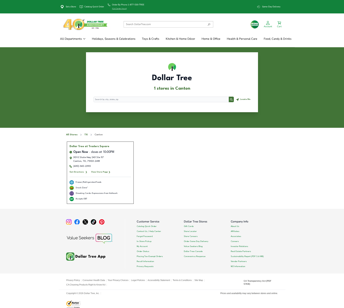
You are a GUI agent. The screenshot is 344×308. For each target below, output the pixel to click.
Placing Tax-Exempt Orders (150, 256)
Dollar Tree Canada (193, 251)
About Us (235, 226)
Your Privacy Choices (118, 280)
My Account (142, 246)
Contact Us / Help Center (149, 231)
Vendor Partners (239, 261)
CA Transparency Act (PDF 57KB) (257, 282)
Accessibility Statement (159, 280)
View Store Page (99, 172)
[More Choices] (254, 24)
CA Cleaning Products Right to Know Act (85, 284)
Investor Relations (239, 246)
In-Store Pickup (144, 241)
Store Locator (190, 231)
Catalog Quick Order (147, 226)
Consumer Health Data (94, 280)
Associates (236, 236)
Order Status (143, 251)
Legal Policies (138, 280)
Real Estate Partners (241, 251)
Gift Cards (189, 226)
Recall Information (145, 261)
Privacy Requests (145, 266)
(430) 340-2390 (82, 166)
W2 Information (238, 266)
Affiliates (235, 231)
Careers (235, 241)
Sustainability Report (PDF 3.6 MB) (247, 256)
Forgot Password (144, 236)
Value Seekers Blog (193, 246)
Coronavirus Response (195, 256)
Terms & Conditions (182, 280)
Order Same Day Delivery (196, 241)
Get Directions (77, 172)
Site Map (198, 280)
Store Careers (191, 236)
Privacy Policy (73, 280)
